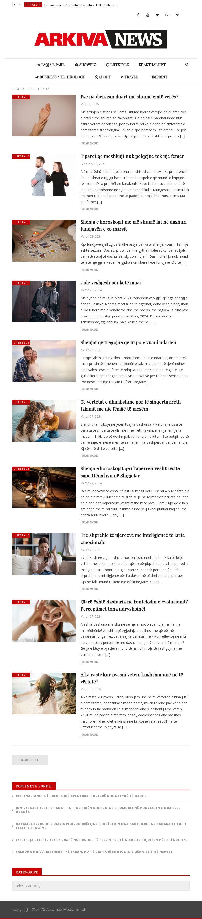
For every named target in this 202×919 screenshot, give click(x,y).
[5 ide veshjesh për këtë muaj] (44, 301)
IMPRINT (159, 77)
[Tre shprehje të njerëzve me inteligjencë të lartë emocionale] (44, 554)
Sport (104, 77)
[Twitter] (158, 15)
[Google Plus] (167, 15)
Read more (90, 143)
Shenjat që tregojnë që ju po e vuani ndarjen (128, 342)
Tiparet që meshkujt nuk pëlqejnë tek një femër (132, 156)
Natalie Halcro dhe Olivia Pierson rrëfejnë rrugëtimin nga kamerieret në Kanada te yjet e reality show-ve (101, 826)
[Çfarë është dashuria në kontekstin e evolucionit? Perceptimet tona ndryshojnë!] (44, 621)
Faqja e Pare (52, 64)
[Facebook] (138, 15)
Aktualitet (154, 64)
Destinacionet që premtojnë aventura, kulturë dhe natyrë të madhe (81, 796)
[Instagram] (177, 15)
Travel (131, 77)
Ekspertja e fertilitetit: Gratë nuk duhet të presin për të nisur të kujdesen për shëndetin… (102, 840)
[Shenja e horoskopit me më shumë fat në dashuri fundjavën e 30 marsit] (44, 241)
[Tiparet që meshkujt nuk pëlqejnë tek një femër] (44, 175)
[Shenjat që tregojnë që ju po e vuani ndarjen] (44, 361)
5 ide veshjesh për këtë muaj (111, 282)
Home (16, 88)
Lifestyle (119, 64)
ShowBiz (33, 5)
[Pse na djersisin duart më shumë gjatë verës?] (44, 115)
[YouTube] (148, 15)
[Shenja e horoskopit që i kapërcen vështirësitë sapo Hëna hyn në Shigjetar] (44, 487)
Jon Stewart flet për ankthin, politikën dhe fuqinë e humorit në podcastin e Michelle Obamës (81, 5)
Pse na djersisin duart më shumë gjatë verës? (129, 96)
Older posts (30, 760)
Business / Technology (62, 77)
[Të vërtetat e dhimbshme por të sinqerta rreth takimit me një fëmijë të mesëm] (44, 421)
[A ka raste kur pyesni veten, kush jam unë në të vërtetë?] (44, 693)
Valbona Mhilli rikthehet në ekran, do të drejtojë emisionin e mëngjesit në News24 (94, 851)
